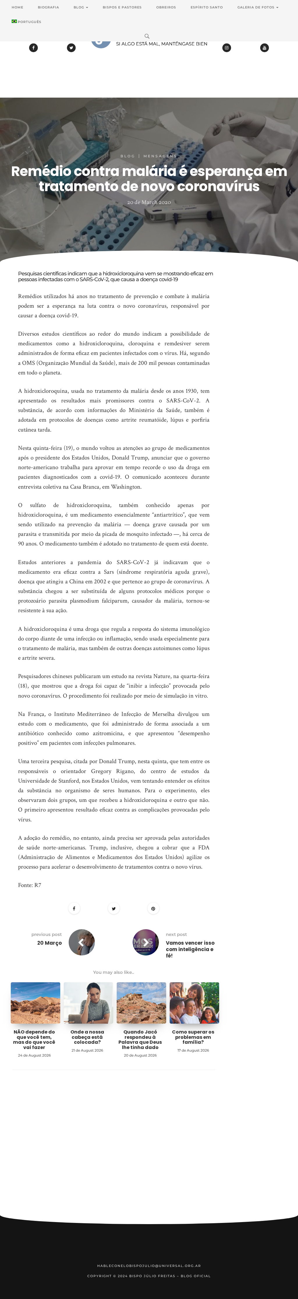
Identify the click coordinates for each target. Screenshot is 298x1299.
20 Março (49, 942)
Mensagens (160, 156)
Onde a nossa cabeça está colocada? (87, 1037)
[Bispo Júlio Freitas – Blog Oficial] (149, 54)
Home (17, 7)
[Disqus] (113, 1151)
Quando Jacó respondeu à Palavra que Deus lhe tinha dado (140, 1040)
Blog (79, 7)
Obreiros (166, 7)
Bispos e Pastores (122, 7)
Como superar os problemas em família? (193, 1037)
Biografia (48, 7)
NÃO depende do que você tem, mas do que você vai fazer (34, 1040)
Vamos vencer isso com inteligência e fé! (190, 949)
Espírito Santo (207, 7)
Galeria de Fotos (256, 7)
